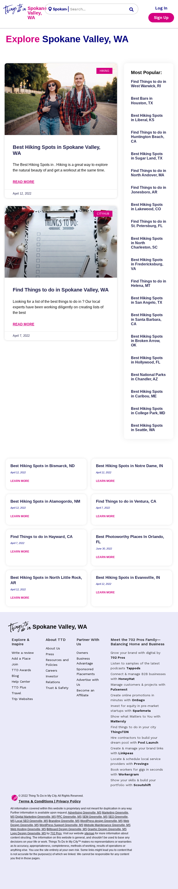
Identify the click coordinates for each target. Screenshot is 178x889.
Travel (16, 693)
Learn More (19, 481)
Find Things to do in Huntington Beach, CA (148, 136)
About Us (53, 648)
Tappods (133, 668)
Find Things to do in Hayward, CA (41, 537)
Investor (52, 676)
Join (15, 664)
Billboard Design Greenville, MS (67, 829)
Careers (51, 670)
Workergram (128, 774)
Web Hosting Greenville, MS (28, 829)
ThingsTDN (120, 732)
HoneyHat (126, 679)
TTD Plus (19, 687)
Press (50, 654)
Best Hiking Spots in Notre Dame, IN (129, 466)
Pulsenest (119, 689)
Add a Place (21, 658)
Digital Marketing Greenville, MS (35, 816)
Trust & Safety (57, 688)
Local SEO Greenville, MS (31, 821)
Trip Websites (22, 699)
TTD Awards (21, 670)
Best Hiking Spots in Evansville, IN (128, 577)
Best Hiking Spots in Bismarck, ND (42, 466)
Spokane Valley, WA (37, 13)
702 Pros (118, 657)
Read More (23, 182)
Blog (15, 676)
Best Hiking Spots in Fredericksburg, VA (147, 264)
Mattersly (118, 721)
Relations (53, 682)
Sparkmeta (142, 710)
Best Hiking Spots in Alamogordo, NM (45, 501)
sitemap (89, 833)
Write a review (23, 653)
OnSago (138, 700)
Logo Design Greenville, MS (28, 833)
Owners (82, 653)
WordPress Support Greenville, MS (61, 825)
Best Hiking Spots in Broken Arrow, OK (147, 340)
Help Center (21, 681)
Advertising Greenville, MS (84, 812)
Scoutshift (142, 785)
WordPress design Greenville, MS (101, 821)
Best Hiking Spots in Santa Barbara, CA (147, 319)
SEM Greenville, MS (95, 816)
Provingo (141, 764)
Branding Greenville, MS (64, 821)
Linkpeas (125, 753)
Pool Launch (148, 742)
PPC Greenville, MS (69, 816)
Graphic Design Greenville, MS (107, 829)
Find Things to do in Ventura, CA (126, 501)
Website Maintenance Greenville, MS (107, 825)
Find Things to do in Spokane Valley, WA (61, 290)
